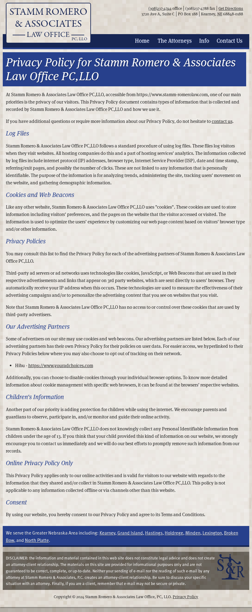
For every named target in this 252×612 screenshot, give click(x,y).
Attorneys (175, 40)
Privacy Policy (185, 596)
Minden (192, 532)
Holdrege (174, 532)
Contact (229, 40)
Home (142, 40)
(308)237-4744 (159, 8)
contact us (222, 121)
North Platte (37, 540)
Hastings (154, 532)
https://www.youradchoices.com (60, 365)
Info (204, 40)
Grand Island (130, 532)
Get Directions (231, 8)
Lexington (212, 532)
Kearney (107, 532)
